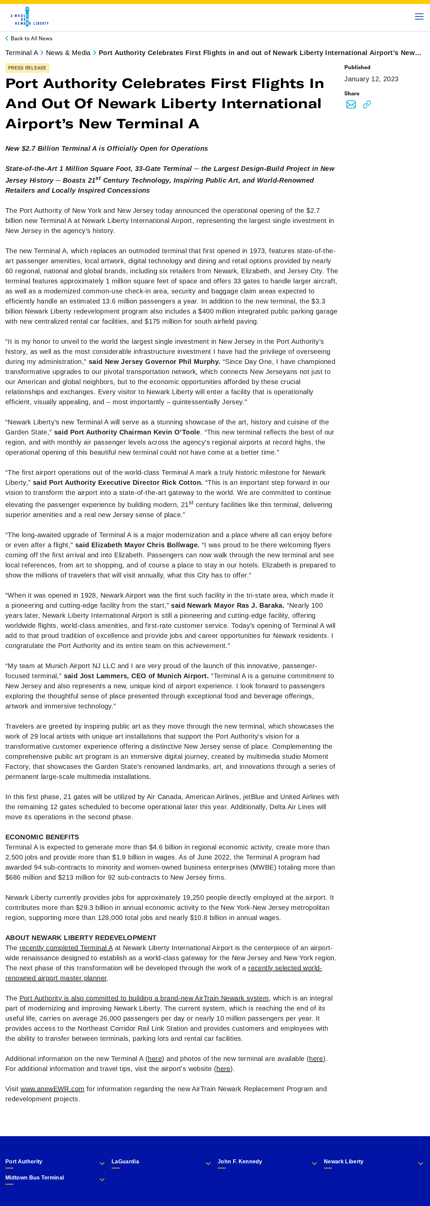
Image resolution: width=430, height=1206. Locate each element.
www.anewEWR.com (52, 1089)
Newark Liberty (343, 1161)
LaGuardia (125, 1161)
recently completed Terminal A (66, 948)
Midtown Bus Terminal (34, 1177)
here (155, 1058)
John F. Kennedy (240, 1161)
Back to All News (31, 38)
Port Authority (23, 1161)
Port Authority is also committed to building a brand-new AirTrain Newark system (144, 998)
